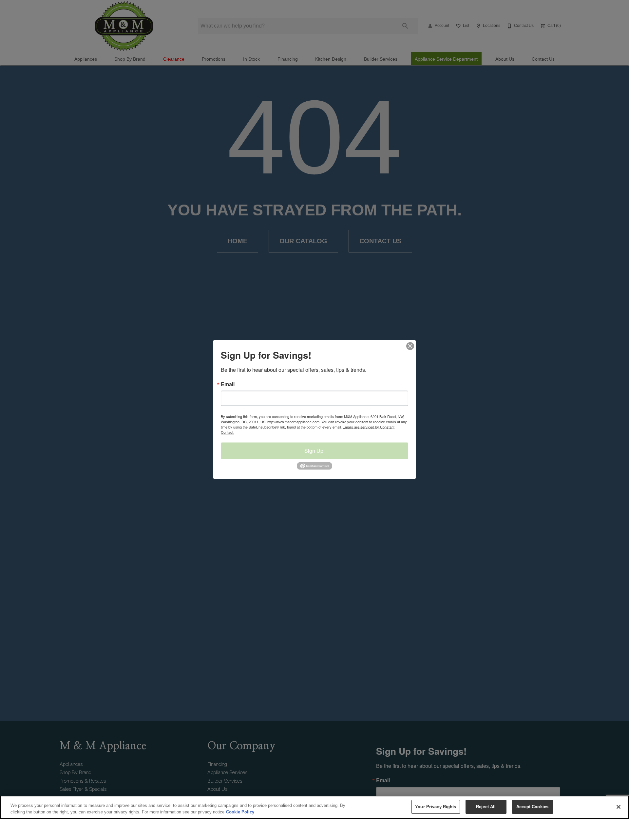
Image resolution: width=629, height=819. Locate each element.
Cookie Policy (240, 811)
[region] (314, 807)
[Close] (618, 807)
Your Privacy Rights (435, 806)
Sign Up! (314, 450)
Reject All (486, 806)
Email (228, 384)
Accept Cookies (532, 806)
